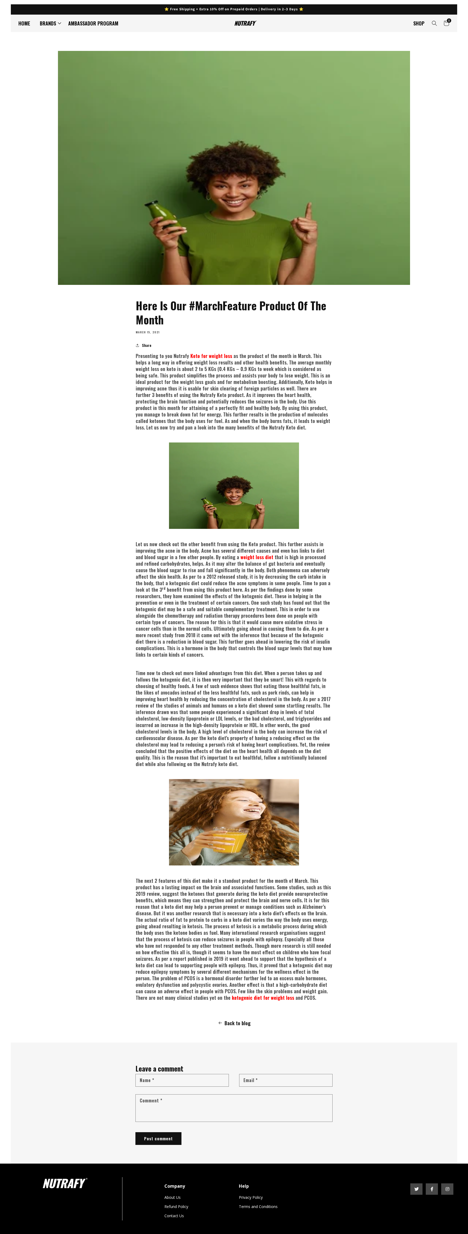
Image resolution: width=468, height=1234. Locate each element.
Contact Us (174, 1215)
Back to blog (238, 1023)
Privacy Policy (251, 1197)
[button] (49, 23)
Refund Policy (176, 1206)
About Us (172, 1197)
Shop (418, 23)
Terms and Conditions (258, 1206)
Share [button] (146, 345)
